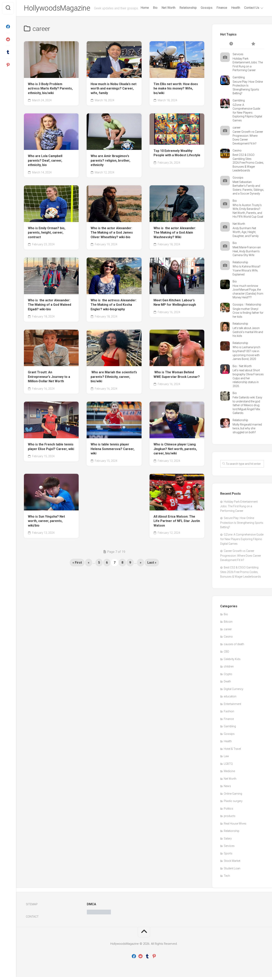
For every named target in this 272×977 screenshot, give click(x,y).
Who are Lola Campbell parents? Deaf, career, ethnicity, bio (45, 160)
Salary (228, 838)
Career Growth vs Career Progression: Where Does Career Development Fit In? (240, 555)
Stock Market (232, 860)
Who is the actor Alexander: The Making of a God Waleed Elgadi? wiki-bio (49, 304)
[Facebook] (8, 26)
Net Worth (168, 8)
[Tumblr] (8, 52)
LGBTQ (228, 763)
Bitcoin (228, 621)
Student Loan (232, 868)
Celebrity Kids (232, 659)
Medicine (229, 771)
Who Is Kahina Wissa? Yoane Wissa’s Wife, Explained (246, 270)
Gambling (239, 77)
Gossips (206, 8)
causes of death (234, 644)
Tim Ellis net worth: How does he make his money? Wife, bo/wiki (176, 88)
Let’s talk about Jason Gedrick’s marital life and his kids (248, 331)
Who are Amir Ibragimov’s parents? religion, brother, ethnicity (110, 160)
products (229, 816)
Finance (221, 8)
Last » (151, 562)
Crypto (228, 674)
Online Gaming (233, 793)
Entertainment (232, 704)
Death (227, 681)
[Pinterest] (8, 65)
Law (226, 756)
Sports (228, 853)
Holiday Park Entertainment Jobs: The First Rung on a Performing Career (239, 506)
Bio (155, 8)
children (229, 666)
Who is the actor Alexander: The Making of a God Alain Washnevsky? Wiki (175, 232)
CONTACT (32, 916)
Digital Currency (233, 689)
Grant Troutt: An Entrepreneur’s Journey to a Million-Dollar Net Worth (49, 376)
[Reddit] (8, 39)
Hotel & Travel (232, 748)
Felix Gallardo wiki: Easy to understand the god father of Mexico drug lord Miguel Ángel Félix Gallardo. (247, 405)
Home (145, 8)
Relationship (188, 8)
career (237, 127)
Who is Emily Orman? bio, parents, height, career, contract (46, 232)
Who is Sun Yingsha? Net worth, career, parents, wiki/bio (46, 521)
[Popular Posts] (253, 44)
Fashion (229, 711)
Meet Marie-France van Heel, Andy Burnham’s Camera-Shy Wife (247, 251)
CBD (226, 651)
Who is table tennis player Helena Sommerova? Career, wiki (112, 448)
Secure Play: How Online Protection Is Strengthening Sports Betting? (241, 522)
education (230, 696)
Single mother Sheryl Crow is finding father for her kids (248, 312)
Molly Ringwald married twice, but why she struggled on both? (247, 428)
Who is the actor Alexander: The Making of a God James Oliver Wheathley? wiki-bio (112, 232)
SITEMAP (32, 904)
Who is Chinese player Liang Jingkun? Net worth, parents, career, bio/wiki (175, 448)
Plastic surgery (233, 801)
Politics (228, 808)
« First (77, 562)
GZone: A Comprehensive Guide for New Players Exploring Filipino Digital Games (247, 112)
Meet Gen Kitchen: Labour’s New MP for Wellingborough (175, 302)
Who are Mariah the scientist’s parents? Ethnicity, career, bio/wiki (114, 376)
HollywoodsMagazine (57, 8)
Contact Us (251, 8)
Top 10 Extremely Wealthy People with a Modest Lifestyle (177, 153)
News (227, 786)
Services (238, 54)
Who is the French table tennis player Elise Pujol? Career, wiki (51, 446)
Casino (237, 150)
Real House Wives (235, 823)
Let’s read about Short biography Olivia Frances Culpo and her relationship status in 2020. (248, 378)
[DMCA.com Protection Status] (99, 913)
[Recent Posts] (231, 44)
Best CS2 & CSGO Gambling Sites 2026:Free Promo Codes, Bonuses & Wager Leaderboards (248, 162)
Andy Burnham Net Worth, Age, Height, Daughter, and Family (246, 232)
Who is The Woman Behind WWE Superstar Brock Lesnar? (177, 374)
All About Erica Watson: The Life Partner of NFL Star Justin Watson (177, 521)
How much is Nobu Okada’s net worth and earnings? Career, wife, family (113, 88)
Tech (227, 875)
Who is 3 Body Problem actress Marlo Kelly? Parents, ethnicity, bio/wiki (50, 88)
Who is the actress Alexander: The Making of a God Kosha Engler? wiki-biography (114, 304)
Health (235, 8)
